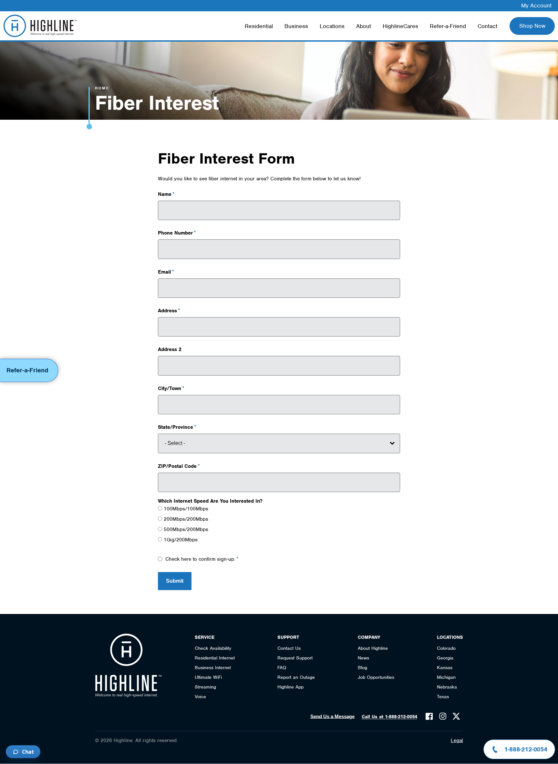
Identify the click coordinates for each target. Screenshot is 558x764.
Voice (200, 696)
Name (164, 194)
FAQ (281, 667)
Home (102, 88)
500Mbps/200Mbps (186, 529)
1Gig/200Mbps (181, 540)
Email (164, 272)
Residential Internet (215, 658)
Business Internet (213, 667)
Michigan (446, 677)
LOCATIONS (450, 637)
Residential (259, 26)
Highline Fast (40, 26)
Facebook (429, 716)
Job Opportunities (376, 677)
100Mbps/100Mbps (186, 509)
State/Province (175, 427)
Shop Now (532, 25)
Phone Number (175, 233)
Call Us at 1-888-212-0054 (389, 716)
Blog (362, 667)
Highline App (290, 687)
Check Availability (213, 648)
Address (167, 310)
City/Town (169, 388)
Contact (487, 26)
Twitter (456, 716)
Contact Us (289, 648)
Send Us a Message (332, 716)
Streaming (205, 687)
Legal (457, 740)
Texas (443, 696)
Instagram (442, 716)
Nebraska (447, 687)
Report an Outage (296, 677)
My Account (536, 5)
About (363, 26)
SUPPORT (288, 637)
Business (296, 26)
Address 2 (169, 349)
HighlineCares (400, 26)
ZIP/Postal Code (177, 466)
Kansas (444, 667)
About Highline (373, 648)
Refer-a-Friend (448, 26)
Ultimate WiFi (208, 677)
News (363, 658)
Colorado (446, 648)
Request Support (295, 658)
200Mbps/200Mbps (186, 519)
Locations (332, 26)
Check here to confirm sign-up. (200, 559)
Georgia (445, 658)
